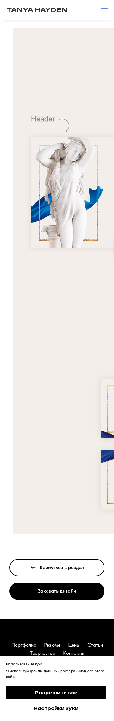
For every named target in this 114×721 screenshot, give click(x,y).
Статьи (95, 645)
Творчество (42, 653)
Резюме (52, 645)
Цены (74, 645)
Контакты (73, 653)
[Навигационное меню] (104, 10)
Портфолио (23, 645)
